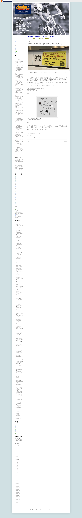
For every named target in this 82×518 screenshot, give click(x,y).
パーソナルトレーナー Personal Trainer (19, 403)
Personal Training (19, 332)
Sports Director (18, 352)
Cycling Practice (18, 271)
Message (17, 318)
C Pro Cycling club (19, 230)
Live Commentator (19, 308)
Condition (17, 253)
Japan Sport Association (18, 296)
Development (18, 277)
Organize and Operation (18, 330)
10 (16, 465)
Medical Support (18, 315)
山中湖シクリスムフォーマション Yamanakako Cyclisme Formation (19, 415)
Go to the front (18, 287)
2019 (17, 484)
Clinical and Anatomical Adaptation (18, 247)
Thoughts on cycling (19, 359)
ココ (39, 133)
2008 (17, 501)
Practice (17, 334)
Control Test (18, 256)
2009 (17, 499)
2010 (17, 498)
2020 (17, 483)
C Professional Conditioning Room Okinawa (19, 236)
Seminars (17, 351)
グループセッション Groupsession (19, 388)
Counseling (18, 258)
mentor (17, 316)
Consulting (17, 254)
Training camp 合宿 (19, 369)
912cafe (17, 224)
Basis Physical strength (18, 227)
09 (16, 466)
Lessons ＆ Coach (19, 305)
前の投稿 (65, 141)
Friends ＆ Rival (18, 286)
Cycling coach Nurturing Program (19, 266)
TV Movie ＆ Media (19, 374)
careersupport (18, 242)
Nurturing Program (19, 322)
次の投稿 (28, 141)
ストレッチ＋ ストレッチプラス (19, 397)
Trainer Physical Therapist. (18, 365)
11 (16, 463)
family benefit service (19, 280)
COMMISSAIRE (18, 252)
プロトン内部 (18, 405)
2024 (17, 459)
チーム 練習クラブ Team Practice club (19, 400)
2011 (17, 496)
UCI (16, 376)
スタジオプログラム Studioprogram (19, 395)
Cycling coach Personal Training (19, 269)
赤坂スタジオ (18, 418)
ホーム (47, 141)
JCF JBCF (17, 298)
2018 (17, 486)
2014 (17, 492)
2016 (17, 489)
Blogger (50, 509)
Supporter (17, 355)
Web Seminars (18, 378)
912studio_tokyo (18, 225)
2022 (17, 480)
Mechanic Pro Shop (19, 313)
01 (16, 478)
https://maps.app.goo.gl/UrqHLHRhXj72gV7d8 (35, 94)
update (17, 377)
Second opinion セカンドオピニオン (19, 349)
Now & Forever (17, 451)
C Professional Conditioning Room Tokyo (19, 239)
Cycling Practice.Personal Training (19, 273)
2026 (17, 456)
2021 (17, 481)
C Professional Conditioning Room (19, 233)
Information (18, 294)
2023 (17, 460)
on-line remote (18, 325)
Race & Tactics (18, 344)
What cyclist (18, 380)
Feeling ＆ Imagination (18, 285)
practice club (18, 338)
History (17, 291)
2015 (17, 490)
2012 (17, 495)
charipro (17, 243)
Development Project (19, 278)
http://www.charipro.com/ (38, 137)
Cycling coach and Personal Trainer (19, 263)
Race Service (18, 345)
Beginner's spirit (18, 229)
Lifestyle (17, 307)
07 (16, 469)
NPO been (17, 321)
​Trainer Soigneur (19, 367)
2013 (17, 493)
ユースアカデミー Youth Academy (19, 407)
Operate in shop (18, 328)
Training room (18, 371)
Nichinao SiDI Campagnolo (18, 320)
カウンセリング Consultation (18, 384)
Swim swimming (18, 356)
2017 (17, 487)
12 (16, 462)
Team (17, 357)
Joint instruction (18, 299)
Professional (18, 341)
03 (16, 475)
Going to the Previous (18, 289)
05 (16, 472)
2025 (17, 457)
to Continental (18, 361)
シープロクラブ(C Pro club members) (19, 392)
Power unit (17, 333)
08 (16, 468)
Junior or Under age (19, 300)
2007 (17, 502)
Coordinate (18, 257)
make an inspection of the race (19, 311)
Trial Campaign (18, 372)
